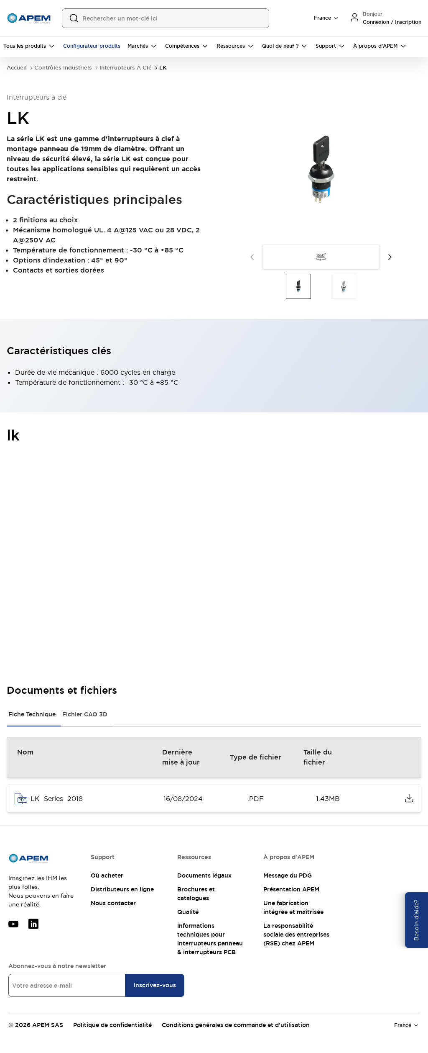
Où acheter (107, 875)
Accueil (17, 67)
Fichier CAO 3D (84, 714)
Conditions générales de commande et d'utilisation (236, 1025)
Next (390, 257)
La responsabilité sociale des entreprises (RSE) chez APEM (296, 934)
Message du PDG (287, 875)
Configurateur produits (91, 46)
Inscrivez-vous (155, 985)
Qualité (188, 912)
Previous (252, 257)
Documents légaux (204, 875)
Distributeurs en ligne (122, 889)
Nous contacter (113, 903)
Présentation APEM (291, 889)
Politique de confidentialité (112, 1025)
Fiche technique (32, 714)
